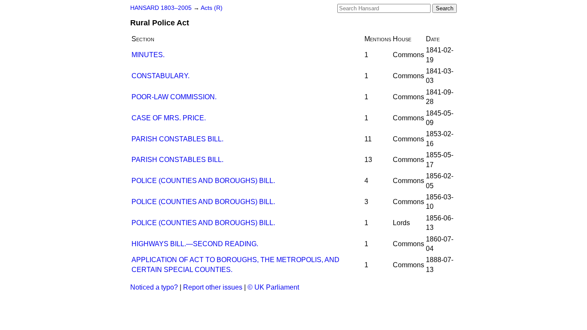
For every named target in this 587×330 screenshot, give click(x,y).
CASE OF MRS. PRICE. (168, 118)
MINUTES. (148, 54)
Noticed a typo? (154, 287)
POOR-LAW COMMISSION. (174, 97)
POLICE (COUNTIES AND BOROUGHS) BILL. (203, 180)
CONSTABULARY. (160, 75)
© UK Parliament (273, 287)
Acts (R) (212, 8)
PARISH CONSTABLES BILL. (177, 139)
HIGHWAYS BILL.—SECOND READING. (194, 244)
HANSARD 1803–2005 (161, 8)
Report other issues (212, 287)
